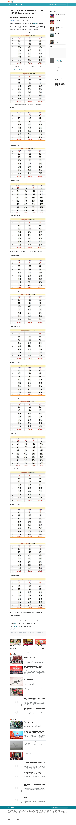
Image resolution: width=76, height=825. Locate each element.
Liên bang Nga (58, 812)
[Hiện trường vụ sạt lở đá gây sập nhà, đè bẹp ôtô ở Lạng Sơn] (52, 78)
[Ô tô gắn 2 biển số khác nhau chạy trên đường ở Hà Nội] (16, 692)
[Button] (67, 4)
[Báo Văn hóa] (55, 24)
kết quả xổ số (41, 810)
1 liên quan (29, 753)
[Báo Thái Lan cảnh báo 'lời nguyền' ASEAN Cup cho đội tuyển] (52, 72)
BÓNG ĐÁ (23, 620)
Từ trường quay (38, 632)
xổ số (17, 632)
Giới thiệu (9, 819)
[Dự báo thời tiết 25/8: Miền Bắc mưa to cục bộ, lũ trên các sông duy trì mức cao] (16, 725)
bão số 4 (24, 810)
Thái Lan (59, 810)
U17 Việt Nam (42, 811)
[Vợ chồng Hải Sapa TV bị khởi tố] (52, 29)
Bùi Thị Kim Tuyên (28, 812)
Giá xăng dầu (10, 812)
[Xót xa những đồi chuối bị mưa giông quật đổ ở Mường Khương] (16, 788)
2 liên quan (29, 743)
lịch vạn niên (26, 811)
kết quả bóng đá (19, 811)
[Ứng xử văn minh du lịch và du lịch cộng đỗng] (16, 756)
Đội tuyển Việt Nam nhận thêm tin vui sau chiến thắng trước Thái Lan (60, 22)
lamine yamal (54, 811)
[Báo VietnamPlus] (25, 680)
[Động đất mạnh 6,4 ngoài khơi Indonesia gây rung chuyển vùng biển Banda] (16, 681)
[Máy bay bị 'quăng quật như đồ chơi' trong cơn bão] (16, 745)
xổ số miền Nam (33, 611)
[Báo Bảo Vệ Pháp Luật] (24, 658)
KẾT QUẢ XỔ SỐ (17, 69)
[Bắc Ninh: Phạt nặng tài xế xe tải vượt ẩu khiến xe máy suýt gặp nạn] (52, 85)
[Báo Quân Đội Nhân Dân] (25, 711)
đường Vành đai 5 (10, 810)
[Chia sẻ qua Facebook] (11, 629)
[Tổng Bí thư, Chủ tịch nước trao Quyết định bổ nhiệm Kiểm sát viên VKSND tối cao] (16, 659)
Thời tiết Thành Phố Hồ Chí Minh (43, 812)
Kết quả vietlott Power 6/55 (16, 812)
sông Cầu (21, 810)
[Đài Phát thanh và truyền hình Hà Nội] (25, 753)
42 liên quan (30, 680)
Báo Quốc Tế (33, 632)
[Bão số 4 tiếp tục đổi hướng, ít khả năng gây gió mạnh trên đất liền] (16, 712)
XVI (18, 810)
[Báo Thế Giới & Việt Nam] (12, 20)
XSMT (42, 632)
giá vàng (38, 811)
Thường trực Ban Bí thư (52, 812)
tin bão (23, 811)
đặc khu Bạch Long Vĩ (63, 811)
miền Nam (35, 23)
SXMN (15, 632)
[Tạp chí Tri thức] (55, 80)
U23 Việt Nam (32, 810)
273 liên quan (30, 711)
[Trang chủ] (11, 1)
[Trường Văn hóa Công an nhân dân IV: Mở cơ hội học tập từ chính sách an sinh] (40, 642)
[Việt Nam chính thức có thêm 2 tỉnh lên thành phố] (52, 35)
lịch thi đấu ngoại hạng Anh (12, 811)
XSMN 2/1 (20, 632)
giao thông (46, 811)
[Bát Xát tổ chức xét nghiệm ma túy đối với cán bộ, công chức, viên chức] (15, 642)
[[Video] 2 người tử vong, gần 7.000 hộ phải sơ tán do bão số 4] (16, 800)
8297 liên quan (23, 20)
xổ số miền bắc (49, 810)
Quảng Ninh (58, 811)
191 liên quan (29, 689)
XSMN (12, 632)
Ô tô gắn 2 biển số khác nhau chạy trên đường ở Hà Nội (34, 688)
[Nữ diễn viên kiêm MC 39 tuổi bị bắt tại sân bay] (52, 42)
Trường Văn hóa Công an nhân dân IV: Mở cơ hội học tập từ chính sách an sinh (40, 647)
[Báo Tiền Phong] (56, 61)
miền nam (29, 632)
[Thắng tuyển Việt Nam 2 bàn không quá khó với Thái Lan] (52, 16)
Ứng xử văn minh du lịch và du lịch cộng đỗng (32, 752)
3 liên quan (30, 775)
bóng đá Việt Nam (54, 810)
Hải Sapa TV (36, 810)
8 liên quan (61, 61)
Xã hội (30, 811)
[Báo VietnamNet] (24, 689)
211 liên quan (29, 658)
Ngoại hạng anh (23, 812)
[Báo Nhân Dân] (23, 648)
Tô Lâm (38, 812)
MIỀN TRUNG (15, 626)
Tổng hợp (18, 819)
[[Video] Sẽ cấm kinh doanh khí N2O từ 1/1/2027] (28, 642)
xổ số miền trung (34, 811)
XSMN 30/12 (25, 632)
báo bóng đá (15, 810)
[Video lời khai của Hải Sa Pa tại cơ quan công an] (52, 60)
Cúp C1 (61, 812)
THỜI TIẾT (16, 623)
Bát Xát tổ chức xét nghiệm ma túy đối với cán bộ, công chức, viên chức (15, 647)
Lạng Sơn (45, 810)
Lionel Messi (28, 810)
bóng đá (50, 811)
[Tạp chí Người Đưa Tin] (24, 743)
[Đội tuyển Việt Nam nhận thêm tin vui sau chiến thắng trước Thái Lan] (52, 22)
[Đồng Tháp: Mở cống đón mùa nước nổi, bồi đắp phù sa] (16, 766)
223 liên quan (59, 74)
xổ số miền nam (65, 812)
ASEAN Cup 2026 (33, 812)
